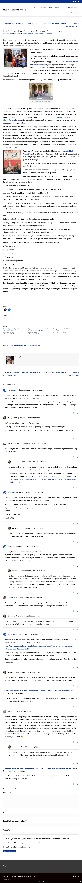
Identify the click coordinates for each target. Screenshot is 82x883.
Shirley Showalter (8, 33)
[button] (60, 7)
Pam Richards (12, 634)
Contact (74, 12)
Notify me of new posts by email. (18, 847)
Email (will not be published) (15, 821)
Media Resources (70, 7)
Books (57, 7)
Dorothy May (12, 492)
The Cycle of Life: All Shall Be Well (62, 329)
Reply (75, 413)
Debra (10, 547)
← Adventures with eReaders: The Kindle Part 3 (21, 24)
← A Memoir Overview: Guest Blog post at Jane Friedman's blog (21, 373)
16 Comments (48, 33)
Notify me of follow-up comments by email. (22, 843)
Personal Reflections (27, 33)
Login (5, 866)
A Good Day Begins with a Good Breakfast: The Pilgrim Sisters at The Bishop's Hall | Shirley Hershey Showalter (40, 768)
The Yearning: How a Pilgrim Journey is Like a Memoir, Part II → (61, 25)
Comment (7, 792)
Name (6, 812)
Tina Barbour (12, 390)
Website (6, 830)
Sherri (10, 711)
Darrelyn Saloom (13, 443)
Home (36, 7)
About (43, 7)
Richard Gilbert (13, 597)
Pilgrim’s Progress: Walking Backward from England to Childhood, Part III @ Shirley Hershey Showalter (37, 690)
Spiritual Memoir (38, 33)
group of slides (16, 236)
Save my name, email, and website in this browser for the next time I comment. (37, 839)
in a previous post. (28, 46)
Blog (50, 7)
